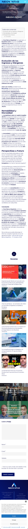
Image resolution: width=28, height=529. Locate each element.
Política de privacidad (15, 527)
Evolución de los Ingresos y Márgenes (13, 31)
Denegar (14, 520)
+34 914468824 (7, 495)
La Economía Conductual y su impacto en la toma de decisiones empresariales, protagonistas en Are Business (14, 328)
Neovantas (10, 17)
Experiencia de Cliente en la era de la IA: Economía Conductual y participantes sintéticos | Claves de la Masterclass (13, 282)
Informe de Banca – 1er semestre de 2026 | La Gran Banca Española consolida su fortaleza (14, 305)
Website (4, 458)
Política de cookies (6, 527)
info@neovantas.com (7, 497)
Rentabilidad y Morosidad (10, 33)
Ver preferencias (14, 523)
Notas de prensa (14, 8)
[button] (26, 501)
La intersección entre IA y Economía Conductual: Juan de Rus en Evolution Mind (13, 372)
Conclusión (8, 36)
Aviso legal (23, 527)
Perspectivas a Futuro (9, 35)
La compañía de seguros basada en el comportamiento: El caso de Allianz (12, 350)
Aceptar (14, 516)
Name (4, 444)
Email (4, 451)
